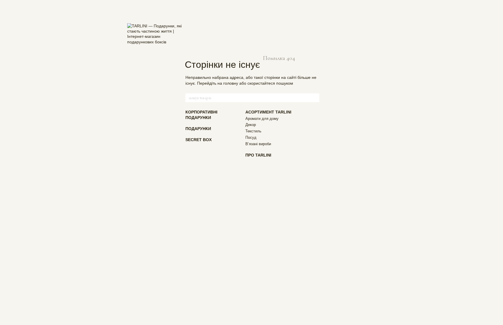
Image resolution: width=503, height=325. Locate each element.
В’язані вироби (258, 144)
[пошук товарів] (314, 97)
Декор (250, 124)
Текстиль (253, 131)
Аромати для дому (262, 118)
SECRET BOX (198, 139)
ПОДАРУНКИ (198, 128)
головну (230, 83)
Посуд (250, 137)
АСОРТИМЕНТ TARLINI (268, 112)
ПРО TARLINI (258, 155)
